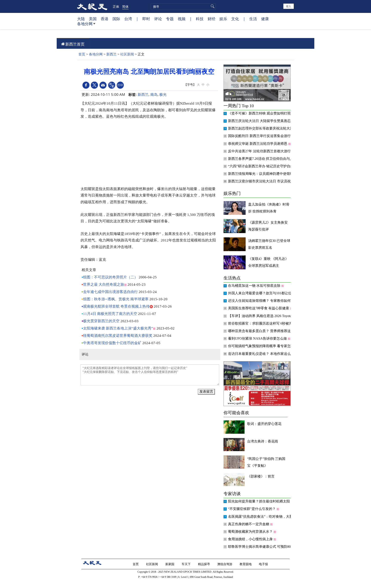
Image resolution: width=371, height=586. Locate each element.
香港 (104, 18)
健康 (265, 18)
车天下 (187, 564)
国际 (116, 18)
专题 (170, 18)
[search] (183, 6)
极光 (163, 94)
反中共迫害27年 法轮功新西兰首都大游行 (260, 151)
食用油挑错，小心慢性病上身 (251, 539)
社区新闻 (127, 54)
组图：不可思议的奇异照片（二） (110, 277)
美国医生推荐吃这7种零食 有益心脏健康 (259, 308)
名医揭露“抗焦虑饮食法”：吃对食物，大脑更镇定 (266, 516)
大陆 (81, 18)
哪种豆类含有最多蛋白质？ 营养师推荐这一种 (263, 331)
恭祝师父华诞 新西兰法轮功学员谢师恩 (258, 143)
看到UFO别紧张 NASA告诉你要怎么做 (258, 338)
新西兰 (111, 54)
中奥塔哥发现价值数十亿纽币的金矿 (112, 343)
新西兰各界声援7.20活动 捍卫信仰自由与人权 (263, 158)
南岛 (154, 94)
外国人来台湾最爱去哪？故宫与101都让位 (260, 293)
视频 (182, 18)
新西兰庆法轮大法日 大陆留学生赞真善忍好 (261, 121)
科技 (200, 18)
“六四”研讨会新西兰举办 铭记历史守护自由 (261, 166)
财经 (211, 18)
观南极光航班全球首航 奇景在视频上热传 (116, 306)
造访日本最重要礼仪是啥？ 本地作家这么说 (261, 354)
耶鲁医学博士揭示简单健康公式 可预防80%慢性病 (266, 546)
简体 (125, 6)
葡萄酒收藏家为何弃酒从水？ (251, 531)
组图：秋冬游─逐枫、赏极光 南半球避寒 (116, 299)
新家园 (170, 564)
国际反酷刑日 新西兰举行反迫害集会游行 (260, 136)
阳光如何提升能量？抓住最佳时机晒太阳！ (261, 501)
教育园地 (246, 564)
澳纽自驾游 (225, 564)
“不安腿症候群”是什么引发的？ (252, 509)
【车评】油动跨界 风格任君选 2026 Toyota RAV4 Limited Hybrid (276, 316)
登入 (288, 6)
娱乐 (223, 18)
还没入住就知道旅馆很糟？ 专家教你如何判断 (263, 300)
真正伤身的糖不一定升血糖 (249, 524)
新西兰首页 (75, 44)
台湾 (128, 18)
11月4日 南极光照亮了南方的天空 (110, 314)
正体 (116, 6)
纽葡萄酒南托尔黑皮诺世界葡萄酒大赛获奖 (117, 336)
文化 (235, 18)
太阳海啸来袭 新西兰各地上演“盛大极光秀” (118, 328)
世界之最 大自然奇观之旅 (103, 284)
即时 (146, 18)
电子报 (264, 564)
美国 (93, 18)
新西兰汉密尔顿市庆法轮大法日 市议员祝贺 (261, 181)
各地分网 (85, 23)
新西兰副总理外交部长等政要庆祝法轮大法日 (263, 128)
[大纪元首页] (92, 6)
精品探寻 (204, 564)
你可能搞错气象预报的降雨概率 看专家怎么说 (263, 346)
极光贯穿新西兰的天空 (101, 321)
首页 (81, 54)
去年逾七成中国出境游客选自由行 (110, 292)
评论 (158, 18)
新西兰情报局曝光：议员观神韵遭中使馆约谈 (263, 173)
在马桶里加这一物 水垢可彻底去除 (254, 285)
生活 (253, 18)
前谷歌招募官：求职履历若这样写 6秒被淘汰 (262, 323)
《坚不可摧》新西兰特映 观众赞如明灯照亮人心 (265, 113)
